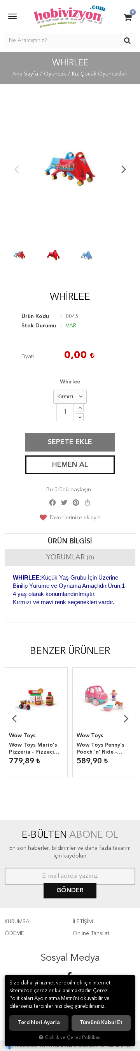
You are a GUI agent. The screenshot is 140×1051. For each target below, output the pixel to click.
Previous (16, 169)
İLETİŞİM (83, 921)
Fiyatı (27, 356)
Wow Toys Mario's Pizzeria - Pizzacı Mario (33, 749)
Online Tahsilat (91, 933)
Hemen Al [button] (70, 464)
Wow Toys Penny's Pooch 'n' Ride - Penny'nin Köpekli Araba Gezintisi (100, 749)
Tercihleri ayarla (39, 1022)
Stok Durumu (38, 326)
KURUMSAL (18, 921)
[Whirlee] (70, 169)
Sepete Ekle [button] (70, 442)
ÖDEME (14, 933)
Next (123, 169)
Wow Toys (22, 735)
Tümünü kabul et (101, 1022)
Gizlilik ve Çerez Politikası (73, 1037)
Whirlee (70, 382)
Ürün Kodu (35, 316)
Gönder (70, 891)
